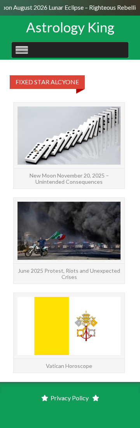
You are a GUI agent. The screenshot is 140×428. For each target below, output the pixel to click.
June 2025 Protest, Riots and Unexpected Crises (69, 273)
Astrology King (70, 27)
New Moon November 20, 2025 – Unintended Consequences (69, 178)
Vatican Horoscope (69, 365)
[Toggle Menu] (22, 49)
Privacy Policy (70, 397)
